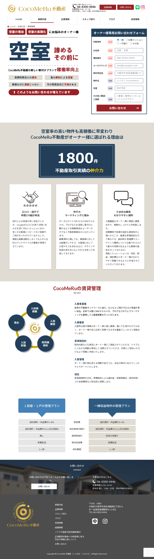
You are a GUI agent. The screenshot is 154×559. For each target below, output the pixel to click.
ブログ (58, 518)
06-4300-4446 (106, 481)
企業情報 (59, 509)
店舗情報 (59, 527)
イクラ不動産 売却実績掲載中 (68, 532)
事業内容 (59, 505)
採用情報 (59, 523)
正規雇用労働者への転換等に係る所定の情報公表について (69, 538)
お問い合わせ (44, 486)
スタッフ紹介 (61, 514)
